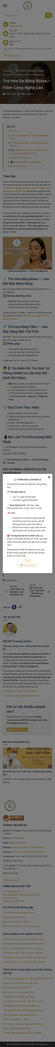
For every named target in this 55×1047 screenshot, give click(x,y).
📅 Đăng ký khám (27, 565)
